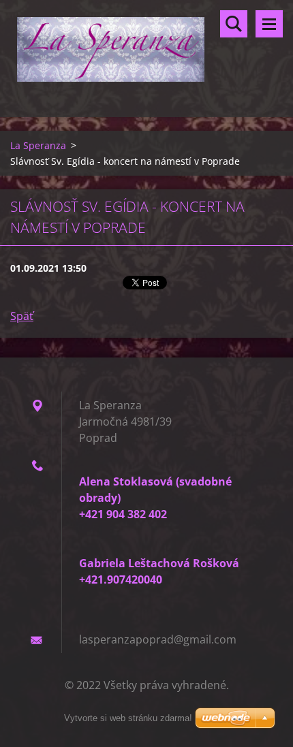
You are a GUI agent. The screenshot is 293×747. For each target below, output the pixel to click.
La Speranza (38, 145)
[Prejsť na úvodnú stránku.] (146, 50)
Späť (21, 315)
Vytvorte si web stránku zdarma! (128, 718)
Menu (269, 23)
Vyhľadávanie (233, 23)
